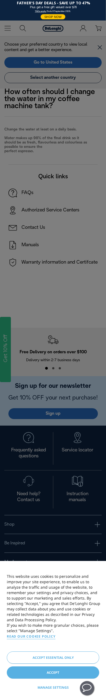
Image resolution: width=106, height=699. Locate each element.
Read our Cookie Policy (31, 636)
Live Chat (87, 688)
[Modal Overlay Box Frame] (53, 10)
